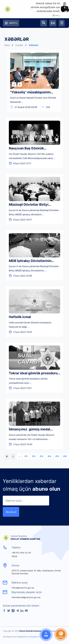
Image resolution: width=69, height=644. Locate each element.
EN (53, 23)
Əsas (7, 45)
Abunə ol (11, 511)
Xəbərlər (33, 45)
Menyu (13, 23)
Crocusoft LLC (34, 637)
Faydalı (19, 45)
